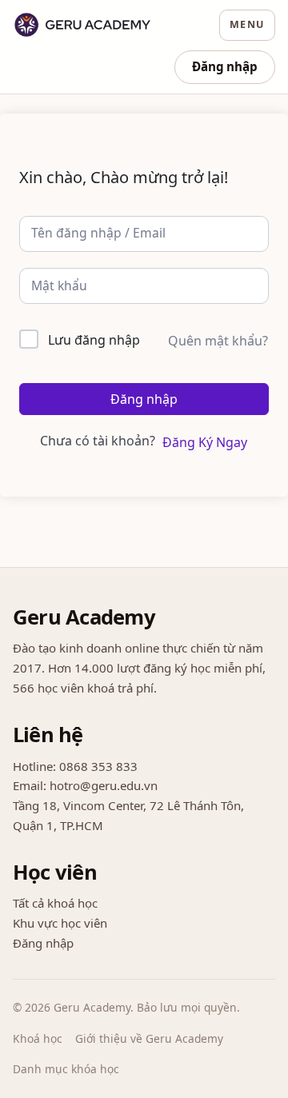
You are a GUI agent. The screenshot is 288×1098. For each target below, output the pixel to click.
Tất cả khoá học (55, 903)
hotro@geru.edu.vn (104, 785)
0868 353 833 (98, 766)
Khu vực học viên (60, 923)
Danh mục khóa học (66, 1068)
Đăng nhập (225, 66)
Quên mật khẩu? (218, 340)
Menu (247, 24)
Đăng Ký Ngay (204, 442)
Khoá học (37, 1038)
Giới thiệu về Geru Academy (149, 1038)
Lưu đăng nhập (94, 340)
